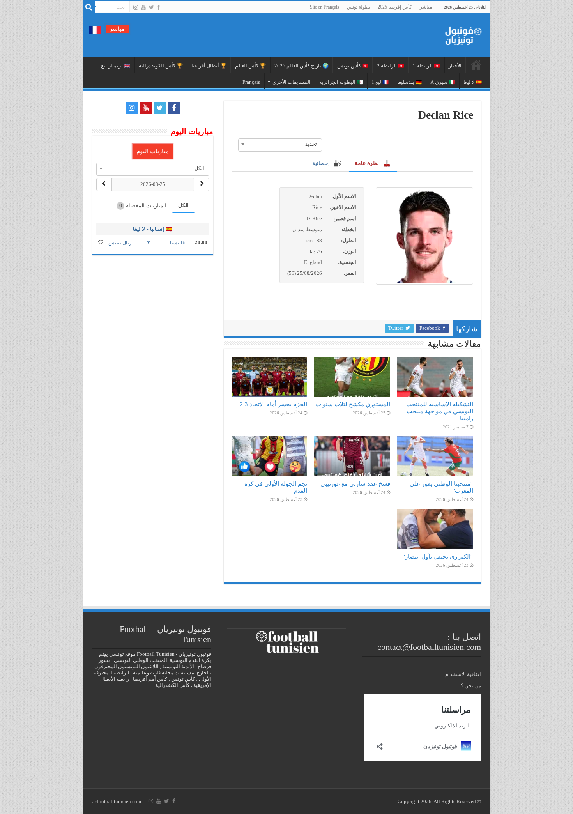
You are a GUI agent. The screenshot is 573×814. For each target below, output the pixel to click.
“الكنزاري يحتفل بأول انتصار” (437, 556)
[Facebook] (158, 7)
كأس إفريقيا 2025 (395, 7)
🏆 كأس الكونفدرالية (161, 66)
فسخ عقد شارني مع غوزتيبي (355, 483)
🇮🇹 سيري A (442, 82)
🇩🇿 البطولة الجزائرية (341, 82)
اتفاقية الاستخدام (463, 674)
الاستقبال (476, 65)
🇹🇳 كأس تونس (352, 66)
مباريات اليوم (152, 151)
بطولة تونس (358, 7)
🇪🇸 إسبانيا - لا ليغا (152, 229)
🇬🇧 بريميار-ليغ (115, 66)
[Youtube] (143, 7)
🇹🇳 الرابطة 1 (426, 66)
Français (251, 82)
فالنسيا (177, 243)
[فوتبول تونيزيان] (461, 33)
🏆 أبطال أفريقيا (208, 66)
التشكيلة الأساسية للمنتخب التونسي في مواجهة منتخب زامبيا (439, 411)
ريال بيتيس (119, 243)
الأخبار (455, 66)
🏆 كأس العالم (250, 66)
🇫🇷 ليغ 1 (380, 82)
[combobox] (280, 144)
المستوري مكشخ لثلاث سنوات (353, 404)
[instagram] (136, 7)
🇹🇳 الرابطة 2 (390, 66)
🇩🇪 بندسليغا (409, 82)
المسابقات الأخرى (291, 82)
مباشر (426, 7)
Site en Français (324, 7)
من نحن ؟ (471, 685)
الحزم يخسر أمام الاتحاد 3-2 (273, 404)
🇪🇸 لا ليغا (472, 82)
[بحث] (89, 7)
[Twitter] (151, 7)
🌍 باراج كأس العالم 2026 (301, 66)
